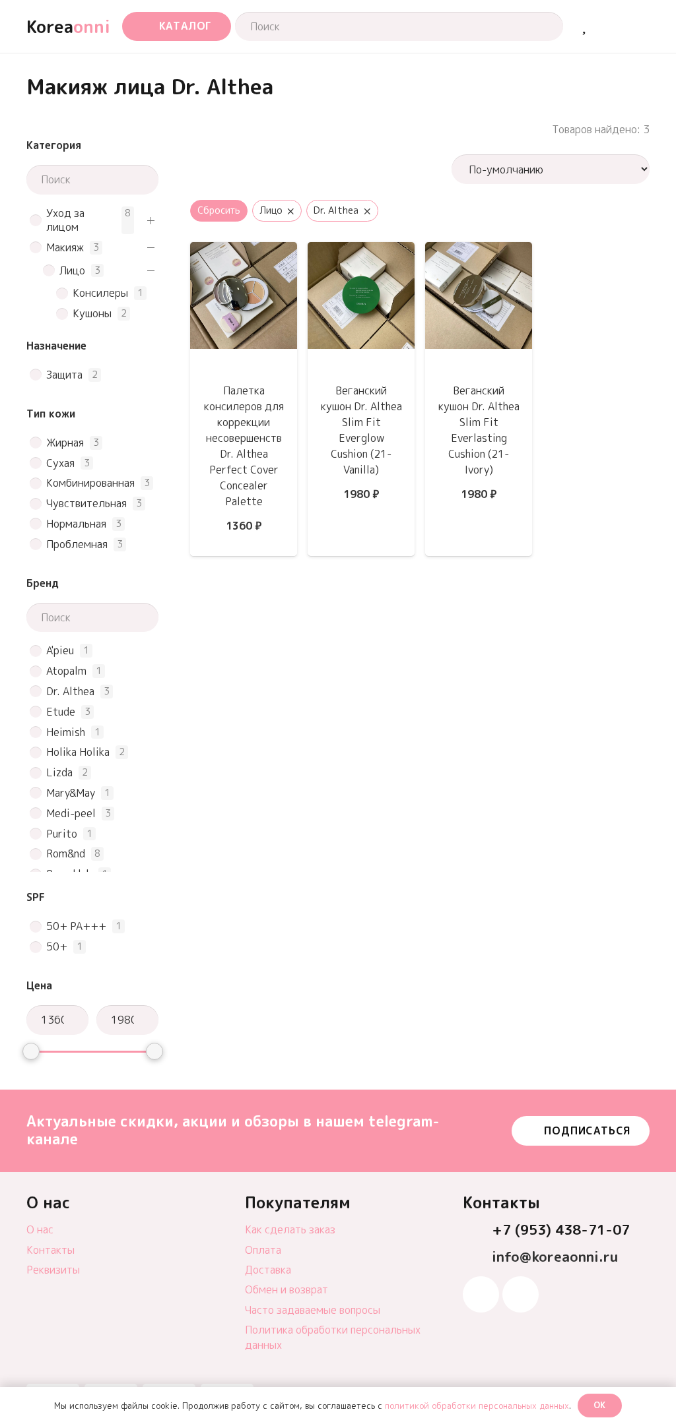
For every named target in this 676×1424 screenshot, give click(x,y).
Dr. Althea (70, 691)
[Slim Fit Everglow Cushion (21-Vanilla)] (361, 251)
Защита (64, 375)
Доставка (268, 1269)
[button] (176, 27)
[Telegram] (481, 1294)
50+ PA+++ (76, 926)
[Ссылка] (584, 26)
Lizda (59, 773)
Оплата (263, 1250)
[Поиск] (540, 26)
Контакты (50, 1250)
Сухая (60, 463)
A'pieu (60, 651)
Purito (61, 834)
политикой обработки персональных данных (477, 1405)
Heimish (65, 732)
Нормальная (76, 524)
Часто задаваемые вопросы (312, 1310)
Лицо (72, 271)
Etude (60, 712)
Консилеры (100, 293)
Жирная (65, 443)
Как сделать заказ (290, 1229)
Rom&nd (65, 854)
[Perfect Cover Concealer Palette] (243, 251)
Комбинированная (90, 483)
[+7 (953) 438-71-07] (477, 1230)
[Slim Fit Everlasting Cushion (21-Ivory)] (478, 251)
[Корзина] (614, 26)
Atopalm (66, 671)
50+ (56, 947)
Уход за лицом (65, 220)
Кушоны (92, 314)
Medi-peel (71, 813)
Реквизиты (53, 1269)
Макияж (65, 248)
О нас (39, 1229)
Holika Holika (78, 752)
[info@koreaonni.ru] (477, 1257)
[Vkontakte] (520, 1294)
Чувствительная (86, 504)
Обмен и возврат (286, 1289)
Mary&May (70, 793)
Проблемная (77, 544)
